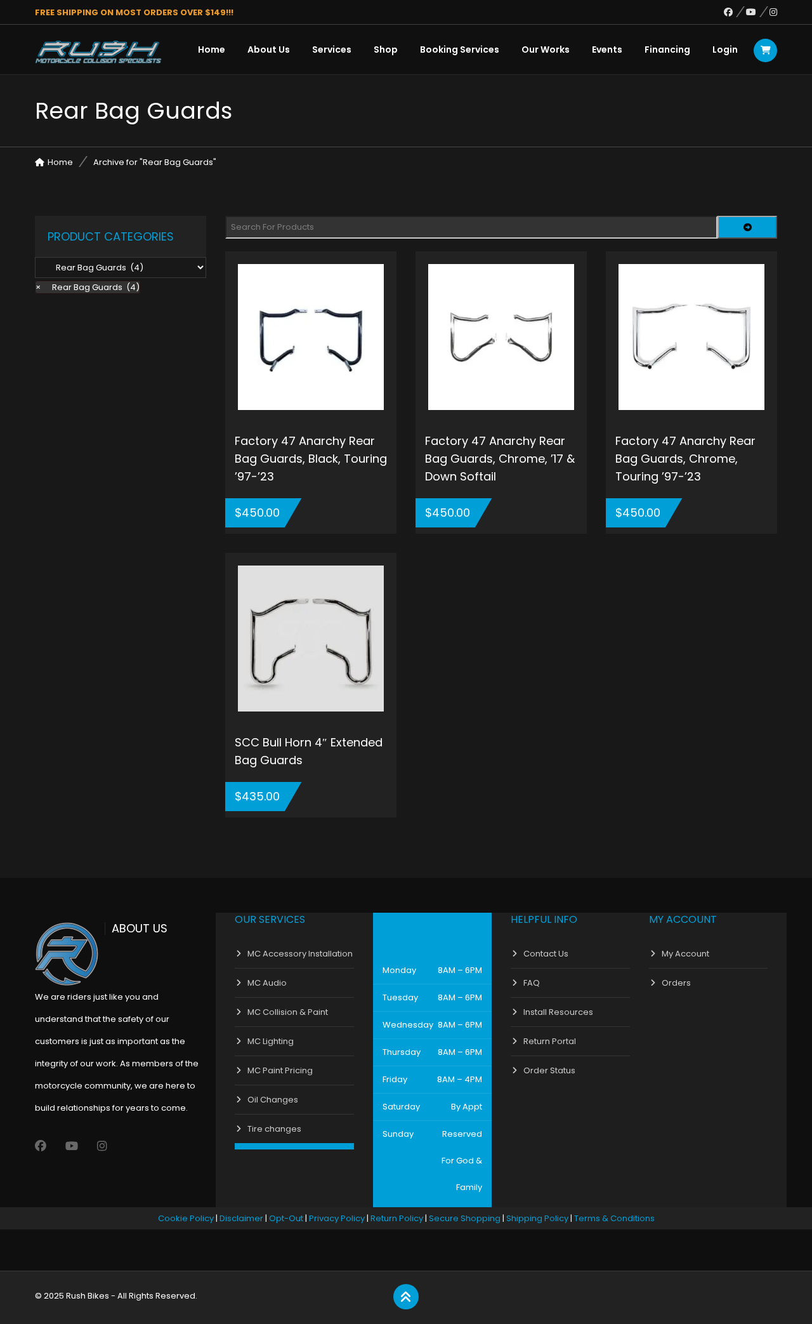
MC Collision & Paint (287, 1012)
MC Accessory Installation (300, 954)
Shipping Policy (537, 1218)
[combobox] (87, 287)
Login (725, 49)
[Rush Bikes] (98, 52)
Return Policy (396, 1218)
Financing (667, 49)
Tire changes (274, 1129)
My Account (685, 954)
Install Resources (558, 1012)
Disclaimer (241, 1218)
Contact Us (545, 954)
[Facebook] (735, 12)
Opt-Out (286, 1218)
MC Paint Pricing (280, 1070)
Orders (676, 983)
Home (211, 49)
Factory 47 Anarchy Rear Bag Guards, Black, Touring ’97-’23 (311, 458)
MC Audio (267, 983)
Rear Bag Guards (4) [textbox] (88, 287)
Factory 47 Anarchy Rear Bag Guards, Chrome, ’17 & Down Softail (500, 458)
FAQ (531, 983)
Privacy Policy (337, 1218)
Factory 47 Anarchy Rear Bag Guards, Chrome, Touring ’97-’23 (685, 458)
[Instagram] (773, 12)
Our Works (545, 49)
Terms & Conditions (614, 1218)
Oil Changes (272, 1100)
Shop (386, 49)
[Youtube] (757, 12)
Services (331, 49)
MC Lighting (270, 1041)
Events (607, 49)
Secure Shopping (465, 1218)
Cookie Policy (186, 1218)
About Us (268, 49)
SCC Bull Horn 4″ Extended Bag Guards (309, 751)
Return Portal (549, 1041)
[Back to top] (406, 1297)
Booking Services (459, 49)
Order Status (549, 1070)
